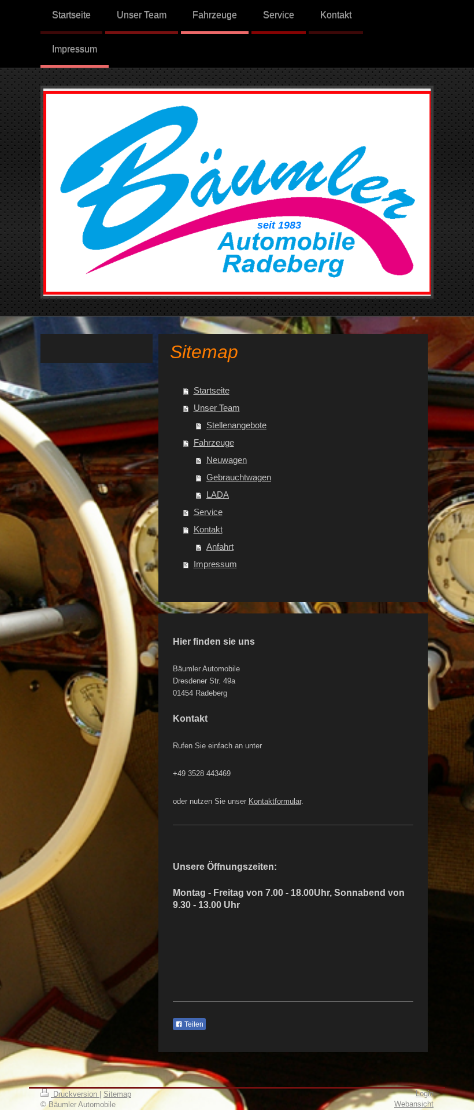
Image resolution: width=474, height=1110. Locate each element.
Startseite (211, 390)
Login (425, 1093)
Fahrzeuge (214, 442)
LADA (217, 494)
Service (208, 512)
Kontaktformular (275, 801)
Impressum (215, 564)
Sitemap (117, 1094)
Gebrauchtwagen (238, 477)
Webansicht (414, 1104)
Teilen (193, 1024)
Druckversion (75, 1094)
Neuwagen (226, 460)
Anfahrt (220, 547)
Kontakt (208, 529)
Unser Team (217, 408)
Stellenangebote (236, 425)
